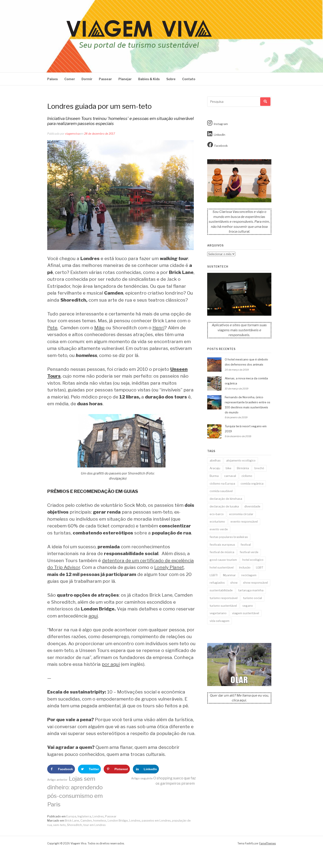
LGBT (259, 567)
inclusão (244, 567)
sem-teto (59, 825)
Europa (71, 816)
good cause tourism (223, 559)
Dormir (87, 79)
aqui (93, 616)
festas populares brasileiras (229, 537)
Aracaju (215, 468)
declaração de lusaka (224, 506)
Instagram (221, 124)
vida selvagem (219, 621)
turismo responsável (224, 598)
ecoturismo (217, 521)
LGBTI (214, 575)
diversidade (252, 506)
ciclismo (246, 476)
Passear (105, 79)
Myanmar (229, 575)
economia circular (241, 514)
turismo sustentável (223, 605)
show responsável (255, 582)
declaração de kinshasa (226, 498)
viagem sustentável (245, 613)
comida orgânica (252, 483)
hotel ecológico (252, 559)
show (234, 582)
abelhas (215, 460)
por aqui (111, 664)
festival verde (249, 552)
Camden (86, 820)
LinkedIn (219, 134)
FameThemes (267, 843)
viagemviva (72, 133)
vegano (247, 605)
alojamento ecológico (241, 460)
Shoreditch (74, 825)
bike (228, 468)
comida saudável (221, 491)
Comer (69, 79)
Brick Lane (72, 820)
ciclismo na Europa (222, 483)
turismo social (252, 598)
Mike (99, 327)
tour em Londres (94, 825)
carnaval (230, 476)
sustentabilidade (221, 590)
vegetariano (218, 613)
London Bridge (118, 820)
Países (52, 79)
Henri (158, 327)
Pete (52, 327)
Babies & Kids (149, 79)
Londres (98, 816)
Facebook (221, 145)
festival (246, 544)
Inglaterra (84, 816)
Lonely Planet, (169, 567)
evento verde (219, 529)
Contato (188, 79)
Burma (214, 476)
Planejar (125, 79)
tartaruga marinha (250, 590)
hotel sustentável (222, 567)
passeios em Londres (156, 820)
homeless (99, 820)
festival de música (222, 552)
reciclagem (248, 575)
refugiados (217, 582)
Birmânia (243, 468)
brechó (259, 468)
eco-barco (217, 514)
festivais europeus (222, 544)
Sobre (171, 79)
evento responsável (244, 521)
